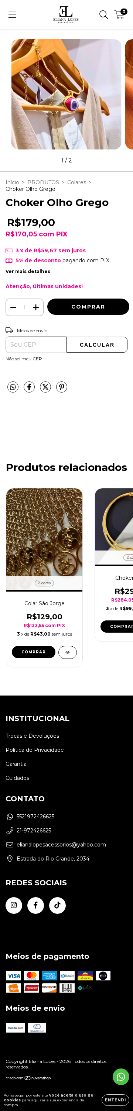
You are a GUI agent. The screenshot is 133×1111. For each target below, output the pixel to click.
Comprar (33, 652)
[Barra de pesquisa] (103, 15)
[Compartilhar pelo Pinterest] (61, 390)
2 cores (44, 582)
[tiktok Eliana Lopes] (57, 905)
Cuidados (17, 778)
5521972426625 (35, 816)
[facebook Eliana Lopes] (35, 905)
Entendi (115, 1100)
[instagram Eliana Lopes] (14, 905)
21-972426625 (34, 830)
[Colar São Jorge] (67, 652)
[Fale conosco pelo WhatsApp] (121, 1076)
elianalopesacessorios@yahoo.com (61, 844)
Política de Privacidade (35, 750)
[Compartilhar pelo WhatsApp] (12, 387)
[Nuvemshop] (29, 1079)
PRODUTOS (43, 182)
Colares (76, 182)
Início (12, 182)
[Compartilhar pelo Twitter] (46, 390)
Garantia (16, 764)
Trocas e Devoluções (32, 736)
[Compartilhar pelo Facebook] (30, 390)
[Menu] (12, 15)
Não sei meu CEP (24, 358)
